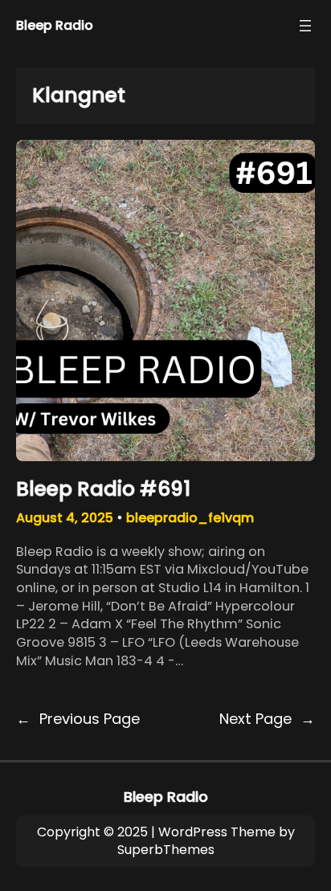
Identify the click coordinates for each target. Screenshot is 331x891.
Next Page (267, 719)
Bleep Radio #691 (103, 489)
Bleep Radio (54, 25)
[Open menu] (305, 25)
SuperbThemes (166, 849)
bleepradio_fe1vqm (190, 518)
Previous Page (78, 719)
